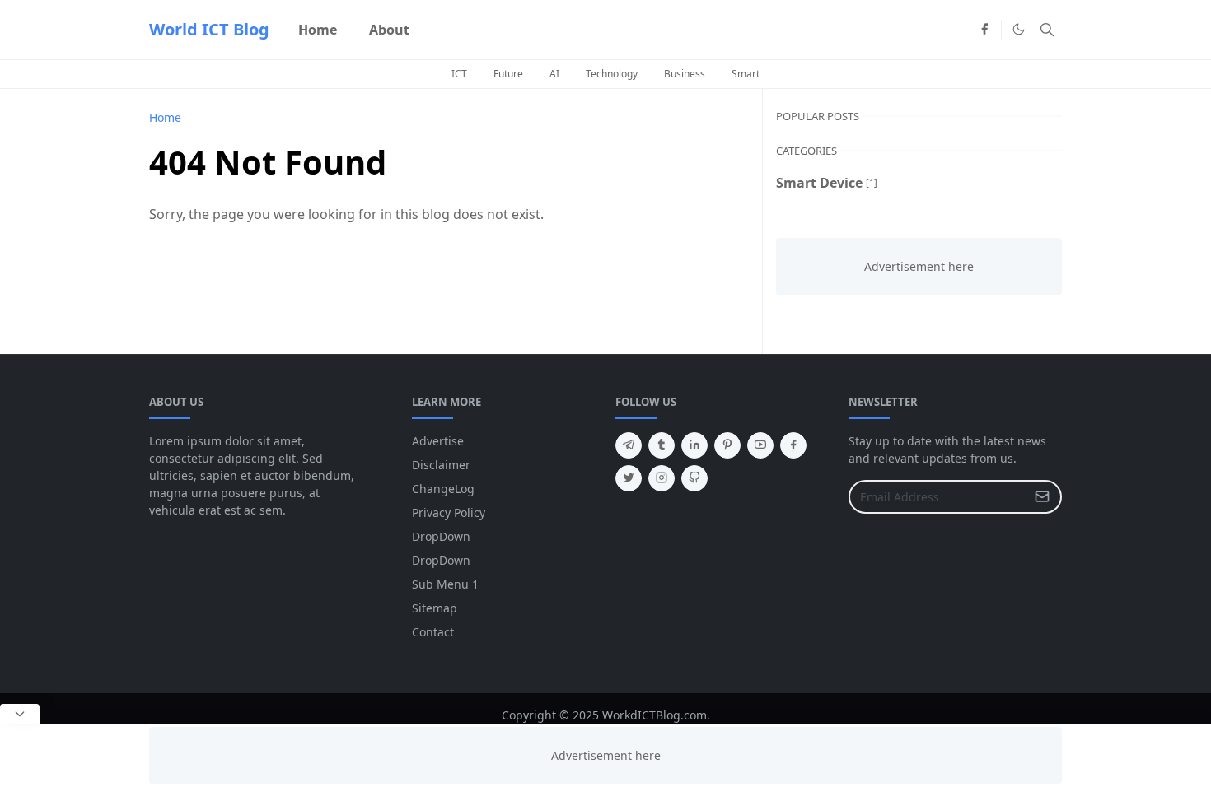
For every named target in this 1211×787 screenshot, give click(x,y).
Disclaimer (441, 465)
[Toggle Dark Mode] (1018, 29)
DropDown (441, 536)
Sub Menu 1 (445, 584)
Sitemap (434, 608)
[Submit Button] (1042, 497)
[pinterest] (727, 445)
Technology (612, 74)
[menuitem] (318, 29)
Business (684, 74)
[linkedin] (694, 445)
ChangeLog (443, 488)
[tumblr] (661, 445)
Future (508, 74)
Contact (433, 632)
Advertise (438, 441)
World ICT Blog (209, 29)
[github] (694, 478)
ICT (459, 74)
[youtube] (760, 445)
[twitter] (628, 478)
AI (554, 74)
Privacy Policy (448, 512)
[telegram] (628, 445)
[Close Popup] (20, 714)
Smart (746, 74)
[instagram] (661, 478)
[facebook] (984, 30)
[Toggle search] (1047, 29)
